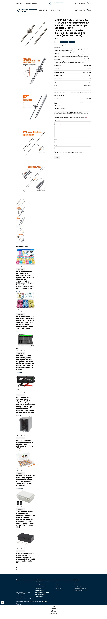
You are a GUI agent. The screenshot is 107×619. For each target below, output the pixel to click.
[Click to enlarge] (2, 602)
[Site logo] (56, 3)
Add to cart (64, 42)
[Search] (75, 3)
